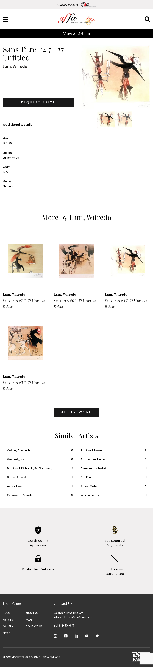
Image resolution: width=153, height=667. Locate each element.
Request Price (38, 102)
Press (6, 633)
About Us (32, 613)
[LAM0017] (114, 77)
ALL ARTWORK (76, 412)
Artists (8, 620)
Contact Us (34, 626)
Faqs (29, 620)
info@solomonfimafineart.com (74, 617)
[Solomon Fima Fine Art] (76, 19)
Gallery (8, 626)
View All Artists (76, 33)
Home (6, 613)
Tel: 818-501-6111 (64, 625)
